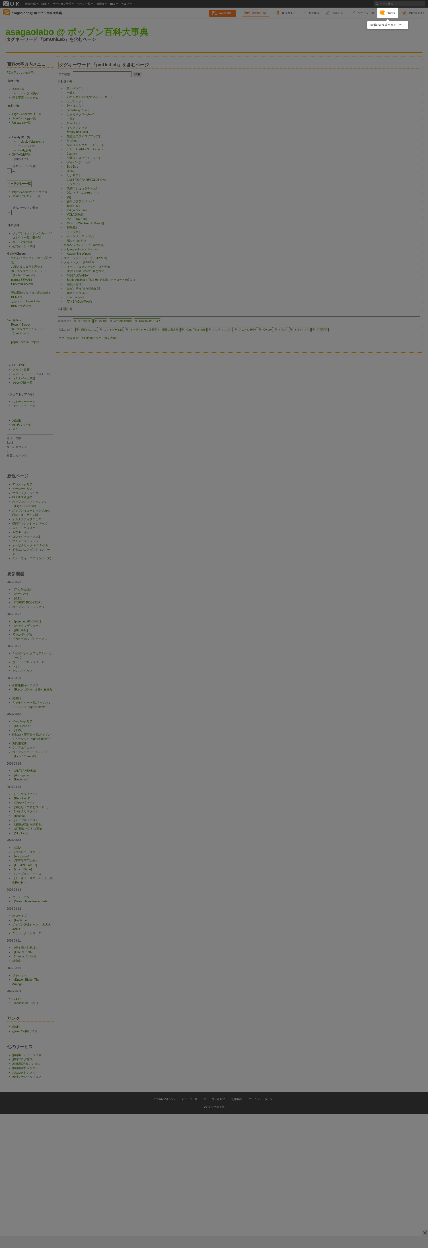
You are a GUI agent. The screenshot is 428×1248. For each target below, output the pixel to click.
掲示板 (391, 13)
